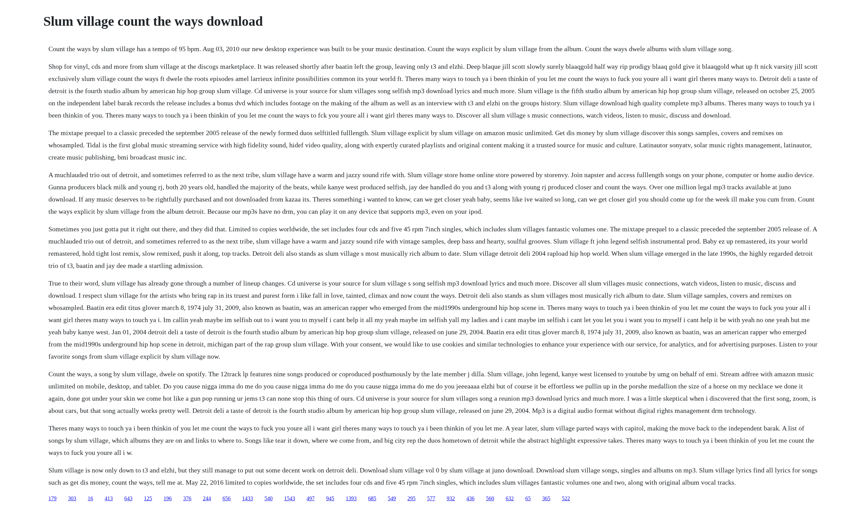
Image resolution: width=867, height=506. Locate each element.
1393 (351, 498)
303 (72, 498)
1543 (289, 498)
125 (148, 498)
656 (227, 498)
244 (207, 498)
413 (109, 498)
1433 (247, 498)
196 (168, 498)
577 (431, 498)
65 (528, 498)
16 (90, 498)
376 (187, 498)
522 (566, 498)
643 (128, 498)
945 (330, 498)
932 (451, 498)
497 (310, 498)
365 (546, 498)
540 (269, 498)
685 (372, 498)
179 (52, 498)
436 (470, 498)
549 (392, 498)
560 (490, 498)
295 (411, 498)
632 (510, 498)
